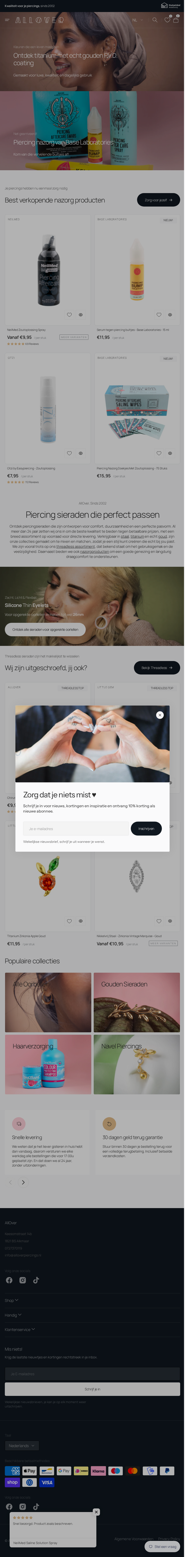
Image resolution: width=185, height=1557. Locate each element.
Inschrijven (144, 828)
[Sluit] (158, 715)
